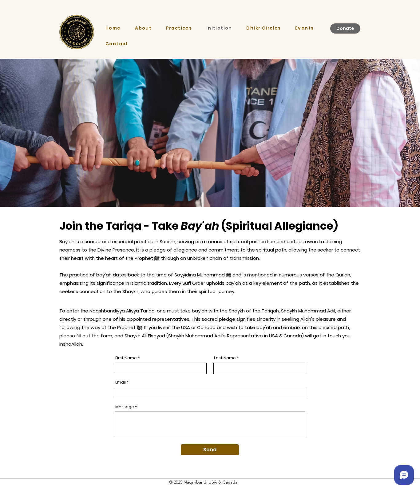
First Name (126, 358)
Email (120, 382)
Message (124, 407)
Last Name (225, 358)
